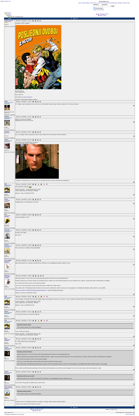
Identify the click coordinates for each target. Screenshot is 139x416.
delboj (6, 101)
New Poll (106, 14)
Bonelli (9, 15)
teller (6, 184)
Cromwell (7, 229)
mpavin (6, 347)
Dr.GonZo (7, 275)
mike (6, 338)
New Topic (100, 14)
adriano (6, 311)
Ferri (6, 214)
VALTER (7, 245)
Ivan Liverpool (8, 386)
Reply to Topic (103, 15)
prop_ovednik (8, 260)
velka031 (7, 116)
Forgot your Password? (98, 9)
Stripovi (9, 14)
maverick (7, 131)
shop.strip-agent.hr (27, 97)
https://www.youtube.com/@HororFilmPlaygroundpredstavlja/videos (31, 290)
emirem (6, 139)
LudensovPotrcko (9, 20)
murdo (6, 199)
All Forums (8, 12)
